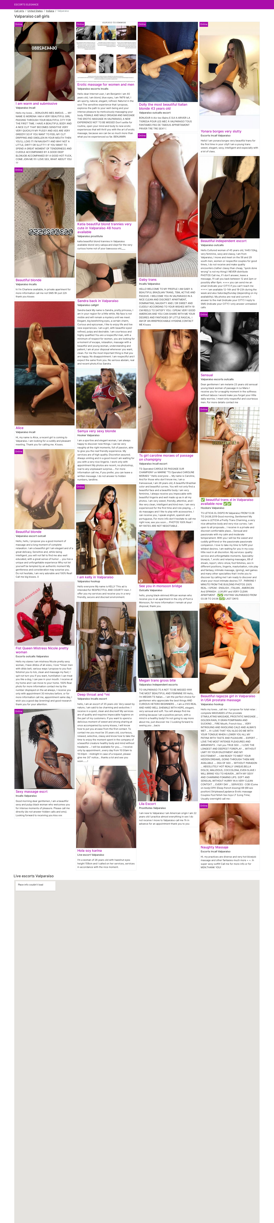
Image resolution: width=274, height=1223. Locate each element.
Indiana (50, 10)
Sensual (207, 375)
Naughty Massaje (214, 847)
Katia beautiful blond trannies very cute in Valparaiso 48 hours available (104, 228)
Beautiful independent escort (224, 241)
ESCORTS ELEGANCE (26, 4)
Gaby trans (148, 280)
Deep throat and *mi (93, 694)
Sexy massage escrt (32, 791)
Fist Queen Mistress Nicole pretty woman (42, 650)
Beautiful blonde (28, 280)
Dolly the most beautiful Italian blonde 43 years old (163, 106)
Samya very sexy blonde (96, 431)
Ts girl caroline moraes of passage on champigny (166, 457)
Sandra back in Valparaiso (97, 301)
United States (35, 10)
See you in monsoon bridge (160, 586)
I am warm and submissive (36, 103)
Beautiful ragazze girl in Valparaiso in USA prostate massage (228, 698)
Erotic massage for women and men (105, 84)
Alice (19, 428)
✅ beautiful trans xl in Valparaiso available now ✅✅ (227, 502)
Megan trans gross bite (157, 680)
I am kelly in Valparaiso (95, 577)
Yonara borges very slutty (221, 131)
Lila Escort (147, 804)
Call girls (19, 10)
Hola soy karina (89, 850)
